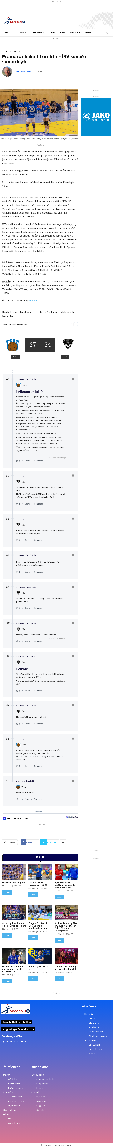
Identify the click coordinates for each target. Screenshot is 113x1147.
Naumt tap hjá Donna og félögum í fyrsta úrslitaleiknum (13, 969)
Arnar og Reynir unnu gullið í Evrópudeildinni (14, 924)
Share (27, 460)
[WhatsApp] (18, 1041)
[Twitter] (14, 1041)
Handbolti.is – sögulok (13, 882)
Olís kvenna (15, 51)
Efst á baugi (6, 886)
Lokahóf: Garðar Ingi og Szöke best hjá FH (65, 967)
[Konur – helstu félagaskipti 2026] (40, 872)
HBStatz (33, 300)
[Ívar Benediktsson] (8, 71)
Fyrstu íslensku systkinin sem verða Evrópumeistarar (65, 885)
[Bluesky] (25, 1041)
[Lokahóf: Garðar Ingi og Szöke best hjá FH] (66, 956)
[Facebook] (3, 1041)
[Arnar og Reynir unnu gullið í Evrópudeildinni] (14, 912)
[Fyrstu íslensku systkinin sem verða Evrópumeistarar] (66, 872)
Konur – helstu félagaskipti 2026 (37, 883)
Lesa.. (7, 892)
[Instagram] (7, 1041)
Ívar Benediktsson (22, 71)
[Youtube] (22, 1041)
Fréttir (5, 51)
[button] (107, 32)
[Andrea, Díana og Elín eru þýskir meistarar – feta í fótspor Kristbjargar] (66, 912)
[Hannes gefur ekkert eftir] (40, 956)
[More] (63, 842)
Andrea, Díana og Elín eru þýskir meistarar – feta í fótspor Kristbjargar (66, 927)
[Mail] (11, 1041)
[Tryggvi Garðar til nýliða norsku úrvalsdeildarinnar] (40, 912)
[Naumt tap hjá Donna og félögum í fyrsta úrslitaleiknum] (14, 956)
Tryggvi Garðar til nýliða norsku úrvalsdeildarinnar (38, 926)
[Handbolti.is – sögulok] (14, 872)
